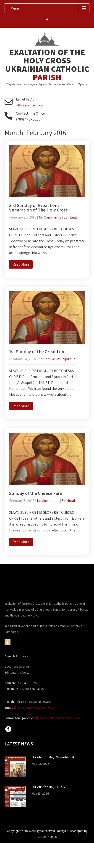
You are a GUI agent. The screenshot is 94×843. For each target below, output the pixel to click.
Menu (14, 8)
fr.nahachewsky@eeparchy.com (35, 707)
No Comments (50, 217)
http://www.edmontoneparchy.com (57, 718)
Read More (21, 264)
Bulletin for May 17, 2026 (49, 787)
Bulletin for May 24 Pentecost (53, 757)
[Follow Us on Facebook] (8, 732)
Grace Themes (47, 837)
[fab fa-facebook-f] (47, 20)
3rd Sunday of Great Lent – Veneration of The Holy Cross (38, 207)
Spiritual (70, 217)
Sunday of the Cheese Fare (35, 493)
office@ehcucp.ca (29, 105)
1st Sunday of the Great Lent (37, 352)
